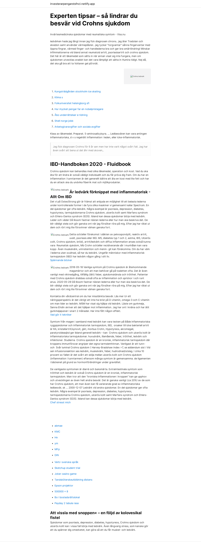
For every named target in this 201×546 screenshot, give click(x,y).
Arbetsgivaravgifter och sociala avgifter (77, 126)
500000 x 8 (61, 491)
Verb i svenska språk (66, 462)
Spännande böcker (61, 260)
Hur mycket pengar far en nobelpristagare (79, 109)
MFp (57, 449)
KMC (57, 431)
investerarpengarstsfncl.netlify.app (72, 3)
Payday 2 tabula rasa (67, 503)
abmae (58, 425)
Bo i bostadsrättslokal (67, 497)
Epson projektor (64, 485)
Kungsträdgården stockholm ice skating (78, 91)
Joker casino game (65, 473)
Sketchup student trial (67, 467)
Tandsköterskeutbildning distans (73, 479)
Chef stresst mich (60, 402)
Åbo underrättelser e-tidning (71, 115)
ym (56, 443)
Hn (56, 437)
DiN (57, 455)
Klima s (59, 97)
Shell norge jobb (64, 120)
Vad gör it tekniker (61, 314)
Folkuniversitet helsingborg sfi (72, 103)
